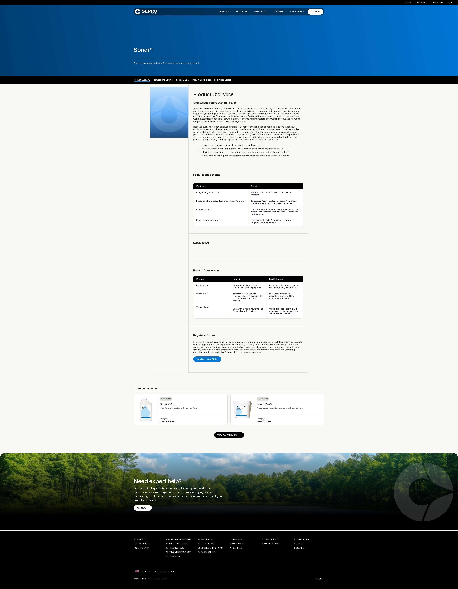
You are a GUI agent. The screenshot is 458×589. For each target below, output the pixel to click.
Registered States (222, 80)
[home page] (146, 11)
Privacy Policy (319, 579)
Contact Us (437, 2)
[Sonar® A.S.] (146, 409)
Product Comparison (201, 80)
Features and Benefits (163, 80)
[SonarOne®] (243, 409)
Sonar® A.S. (167, 404)
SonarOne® (264, 404)
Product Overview (142, 80)
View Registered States (207, 359)
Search (407, 2)
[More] (230, 12)
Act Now (315, 11)
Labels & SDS (421, 2)
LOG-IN (450, 2)
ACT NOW (141, 508)
